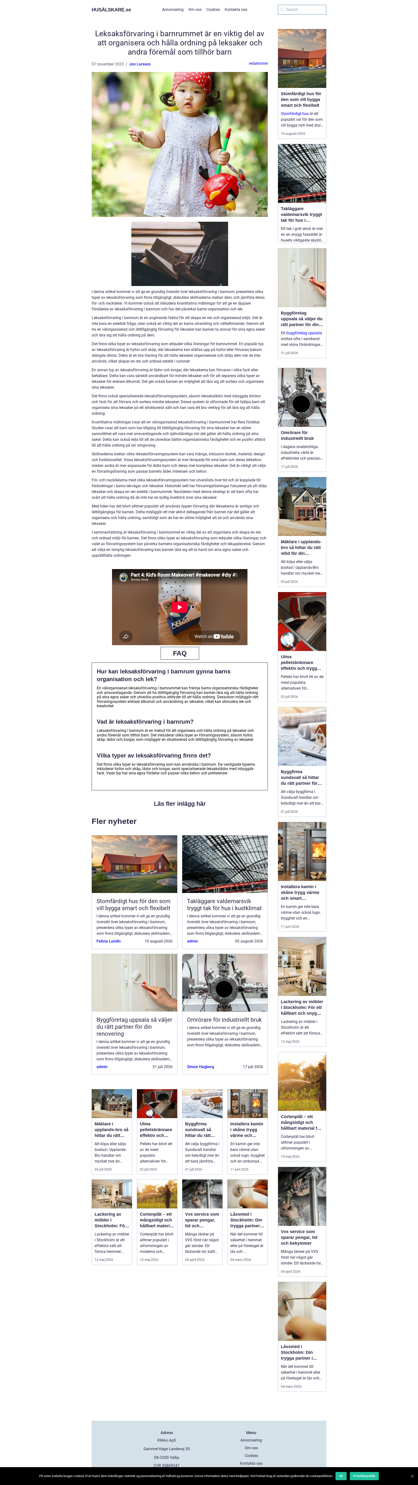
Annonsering (173, 9)
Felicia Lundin (109, 941)
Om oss (195, 9)
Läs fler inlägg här (180, 803)
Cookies (213, 9)
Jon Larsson (140, 64)
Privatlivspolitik (364, 1476)
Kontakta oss (236, 9)
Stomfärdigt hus (295, 113)
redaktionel (258, 63)
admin (192, 941)
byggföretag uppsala (304, 333)
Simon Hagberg (200, 1066)
